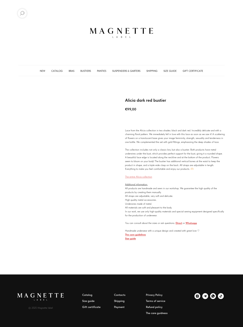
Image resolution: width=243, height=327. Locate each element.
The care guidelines (135, 234)
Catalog (57, 70)
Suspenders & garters (126, 70)
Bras (71, 70)
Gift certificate (193, 70)
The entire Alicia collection (138, 176)
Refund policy (154, 307)
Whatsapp (191, 223)
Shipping (151, 70)
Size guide (170, 70)
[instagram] (197, 298)
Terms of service (155, 301)
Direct (179, 223)
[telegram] (205, 298)
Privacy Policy (154, 295)
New (42, 70)
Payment (119, 307)
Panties (101, 70)
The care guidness (157, 313)
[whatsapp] (213, 298)
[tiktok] (221, 298)
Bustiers (85, 70)
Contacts (119, 295)
